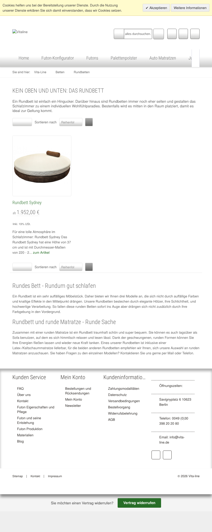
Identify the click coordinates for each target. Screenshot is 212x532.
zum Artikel (41, 252)
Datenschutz (117, 394)
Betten (60, 72)
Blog (20, 441)
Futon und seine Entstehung (29, 420)
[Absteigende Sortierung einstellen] (89, 122)
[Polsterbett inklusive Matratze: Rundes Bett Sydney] (42, 165)
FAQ (20, 388)
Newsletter (73, 405)
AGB (111, 419)
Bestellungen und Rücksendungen (78, 390)
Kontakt (22, 400)
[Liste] (27, 122)
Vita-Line (40, 72)
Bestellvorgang (119, 406)
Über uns (24, 394)
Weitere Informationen (190, 7)
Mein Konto (73, 399)
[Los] (159, 33)
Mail (171, 352)
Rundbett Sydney (27, 202)
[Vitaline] (20, 31)
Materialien (25, 434)
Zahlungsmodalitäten (123, 388)
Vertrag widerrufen (139, 502)
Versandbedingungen (124, 400)
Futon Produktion (29, 428)
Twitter (167, 455)
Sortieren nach (46, 121)
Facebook (156, 455)
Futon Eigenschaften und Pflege (35, 409)
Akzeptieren (157, 7)
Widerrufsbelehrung (122, 413)
